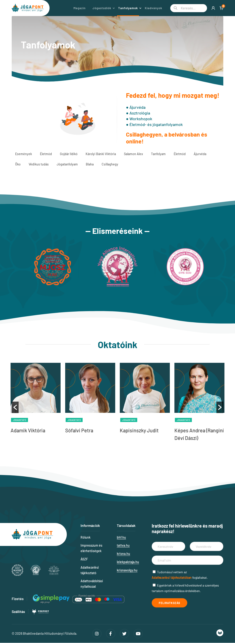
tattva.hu (123, 545)
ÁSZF (84, 559)
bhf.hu (121, 537)
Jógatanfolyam (67, 164)
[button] (15, 407)
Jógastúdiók (101, 8)
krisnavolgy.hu (127, 570)
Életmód (46, 154)
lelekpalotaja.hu (128, 562)
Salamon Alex (133, 154)
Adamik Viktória (28, 430)
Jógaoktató (19, 420)
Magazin (79, 8)
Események (23, 154)
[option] (35, 400)
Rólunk (85, 537)
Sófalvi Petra (79, 430)
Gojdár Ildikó (69, 154)
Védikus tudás (39, 164)
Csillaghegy (110, 164)
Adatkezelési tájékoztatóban (172, 577)
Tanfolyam (158, 154)
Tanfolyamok (128, 8)
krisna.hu (123, 554)
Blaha (90, 164)
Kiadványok (153, 8)
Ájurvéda (200, 154)
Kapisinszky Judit (139, 430)
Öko (18, 164)
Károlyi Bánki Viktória (101, 154)
